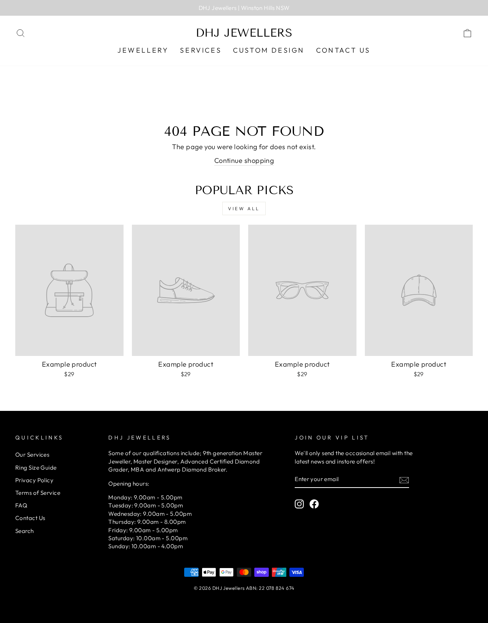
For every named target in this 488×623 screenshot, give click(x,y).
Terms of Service (37, 492)
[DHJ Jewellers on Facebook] (314, 504)
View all (244, 208)
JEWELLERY (143, 50)
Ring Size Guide (36, 467)
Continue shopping (244, 160)
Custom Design (269, 50)
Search (24, 530)
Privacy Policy (34, 480)
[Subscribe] (404, 479)
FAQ (21, 505)
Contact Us (343, 50)
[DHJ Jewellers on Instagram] (299, 504)
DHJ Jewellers (244, 33)
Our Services (32, 454)
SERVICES (201, 50)
